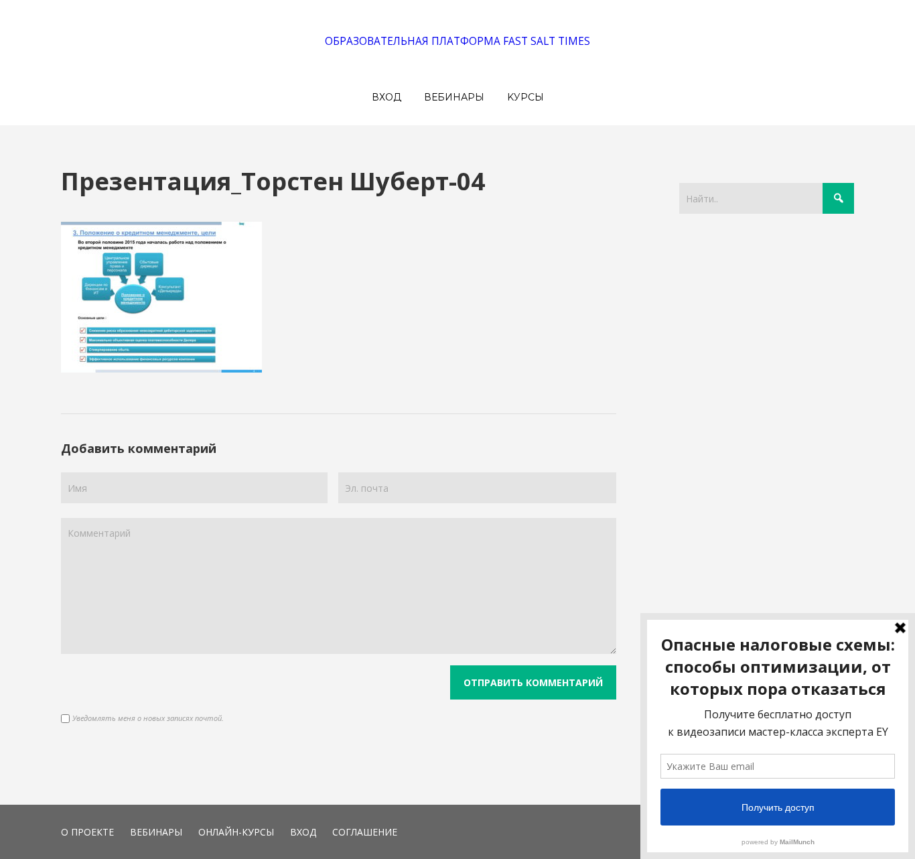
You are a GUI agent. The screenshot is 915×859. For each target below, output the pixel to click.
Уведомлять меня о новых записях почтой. (148, 718)
